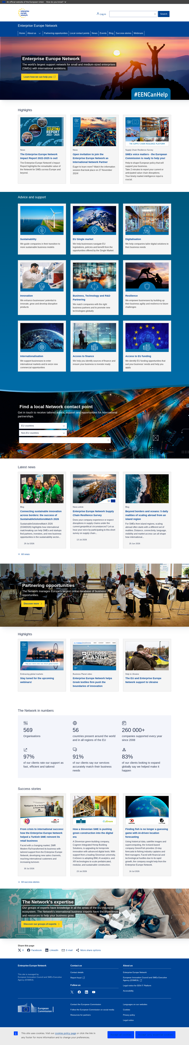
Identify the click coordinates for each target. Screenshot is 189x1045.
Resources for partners (80, 1015)
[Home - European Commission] (23, 13)
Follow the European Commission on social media (92, 1010)
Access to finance (83, 356)
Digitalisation (133, 239)
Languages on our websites (135, 1004)
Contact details (76, 972)
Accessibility (128, 991)
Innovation (26, 295)
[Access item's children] (40, 33)
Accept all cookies (120, 1034)
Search (163, 14)
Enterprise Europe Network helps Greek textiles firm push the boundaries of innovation (92, 682)
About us (31, 33)
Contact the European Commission (85, 1004)
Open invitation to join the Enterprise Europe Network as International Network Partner (90, 158)
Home (22, 33)
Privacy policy (129, 1015)
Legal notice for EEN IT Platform (137, 985)
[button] (21, 950)
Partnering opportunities (56, 33)
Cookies (126, 1010)
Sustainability (28, 239)
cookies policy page (65, 1033)
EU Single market (83, 239)
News (94, 33)
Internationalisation (31, 356)
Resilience (131, 295)
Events (103, 33)
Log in (102, 14)
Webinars (138, 33)
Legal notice (128, 1020)
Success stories (123, 33)
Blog (111, 33)
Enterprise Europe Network (32, 965)
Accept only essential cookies (155, 1034)
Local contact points (79, 33)
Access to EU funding (138, 356)
